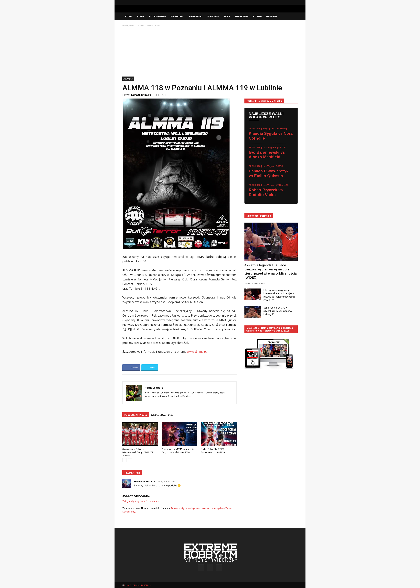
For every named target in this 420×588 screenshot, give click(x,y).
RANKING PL (196, 16)
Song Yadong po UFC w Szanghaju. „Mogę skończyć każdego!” (277, 311)
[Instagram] (289, 2)
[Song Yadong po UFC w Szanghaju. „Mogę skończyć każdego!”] (252, 312)
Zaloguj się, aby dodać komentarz (140, 501)
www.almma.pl (197, 351)
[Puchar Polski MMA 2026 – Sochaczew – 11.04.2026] (219, 434)
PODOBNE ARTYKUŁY (135, 415)
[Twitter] (295, 2)
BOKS (227, 16)
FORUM (257, 16)
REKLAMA (272, 16)
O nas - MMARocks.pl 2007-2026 (137, 585)
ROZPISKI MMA (157, 16)
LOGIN (140, 16)
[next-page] (130, 460)
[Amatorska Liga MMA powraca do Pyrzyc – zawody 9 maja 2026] (179, 434)
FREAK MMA (242, 16)
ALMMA (141, 25)
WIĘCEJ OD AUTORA (162, 415)
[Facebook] (284, 2)
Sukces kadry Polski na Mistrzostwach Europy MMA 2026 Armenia (138, 452)
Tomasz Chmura (141, 95)
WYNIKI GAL (177, 16)
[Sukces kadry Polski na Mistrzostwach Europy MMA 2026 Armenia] (140, 434)
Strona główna (128, 25)
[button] (294, 16)
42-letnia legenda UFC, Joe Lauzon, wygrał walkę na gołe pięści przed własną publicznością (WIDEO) (270, 271)
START (129, 16)
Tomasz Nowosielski (145, 481)
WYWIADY (213, 16)
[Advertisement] (210, 52)
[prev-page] (124, 460)
